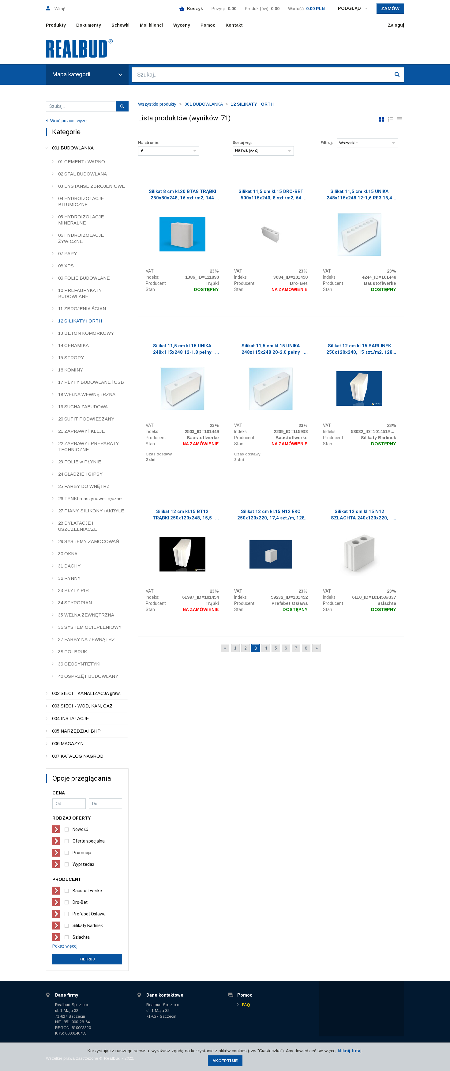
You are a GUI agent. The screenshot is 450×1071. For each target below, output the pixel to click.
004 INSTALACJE (70, 718)
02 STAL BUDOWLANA (82, 173)
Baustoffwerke (87, 890)
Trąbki (212, 283)
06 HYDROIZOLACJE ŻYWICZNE (81, 238)
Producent (156, 283)
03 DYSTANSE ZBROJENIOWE (91, 186)
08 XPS (66, 265)
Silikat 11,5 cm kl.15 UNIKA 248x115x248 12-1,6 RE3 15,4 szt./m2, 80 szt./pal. (359, 195)
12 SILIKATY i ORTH (80, 320)
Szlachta (81, 937)
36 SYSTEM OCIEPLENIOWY (90, 627)
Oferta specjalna (89, 841)
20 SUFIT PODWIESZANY (86, 418)
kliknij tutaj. (350, 1050)
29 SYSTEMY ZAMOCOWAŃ (88, 541)
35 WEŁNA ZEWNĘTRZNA (86, 614)
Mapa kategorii (71, 74)
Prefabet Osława (89, 913)
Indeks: (152, 277)
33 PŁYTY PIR (73, 590)
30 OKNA (67, 553)
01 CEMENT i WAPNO (81, 161)
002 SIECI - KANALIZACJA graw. (86, 693)
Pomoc (208, 25)
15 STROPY (71, 357)
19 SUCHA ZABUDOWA (83, 406)
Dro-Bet (80, 902)
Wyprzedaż (83, 864)
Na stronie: (148, 142)
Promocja (82, 852)
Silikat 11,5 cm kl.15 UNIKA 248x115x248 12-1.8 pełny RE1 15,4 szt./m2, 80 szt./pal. (182, 349)
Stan (150, 289)
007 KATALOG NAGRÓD (77, 756)
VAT (150, 271)
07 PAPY (67, 253)
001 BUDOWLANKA (73, 147)
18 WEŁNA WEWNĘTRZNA (86, 394)
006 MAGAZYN (68, 743)
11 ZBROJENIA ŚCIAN (82, 308)
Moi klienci (151, 25)
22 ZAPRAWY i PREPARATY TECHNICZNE (88, 446)
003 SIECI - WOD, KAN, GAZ (82, 705)
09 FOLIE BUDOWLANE (84, 278)
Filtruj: (327, 142)
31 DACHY (69, 565)
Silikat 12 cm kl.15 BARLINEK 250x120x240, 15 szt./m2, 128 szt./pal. (359, 349)
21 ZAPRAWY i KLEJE (81, 431)
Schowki (120, 25)
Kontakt (234, 25)
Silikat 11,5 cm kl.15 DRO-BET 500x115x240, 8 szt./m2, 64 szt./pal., (270, 195)
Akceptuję (225, 1060)
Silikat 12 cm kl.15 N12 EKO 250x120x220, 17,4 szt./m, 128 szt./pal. (271, 515)
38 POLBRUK (72, 651)
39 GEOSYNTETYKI (79, 663)
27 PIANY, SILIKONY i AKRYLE (91, 510)
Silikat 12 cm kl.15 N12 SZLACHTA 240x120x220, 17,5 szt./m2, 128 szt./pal (359, 515)
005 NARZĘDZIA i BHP (76, 730)
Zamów (390, 8)
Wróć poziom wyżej (68, 120)
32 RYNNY (69, 578)
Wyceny (181, 25)
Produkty (56, 25)
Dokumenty (88, 25)
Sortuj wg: (242, 142)
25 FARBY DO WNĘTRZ (84, 486)
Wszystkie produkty (157, 104)
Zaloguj (396, 25)
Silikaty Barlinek (88, 925)
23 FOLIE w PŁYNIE (79, 461)
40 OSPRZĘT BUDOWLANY (88, 676)
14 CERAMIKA (73, 345)
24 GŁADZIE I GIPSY (80, 474)
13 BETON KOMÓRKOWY (86, 333)
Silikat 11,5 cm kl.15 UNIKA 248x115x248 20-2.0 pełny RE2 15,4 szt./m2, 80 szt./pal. (271, 349)
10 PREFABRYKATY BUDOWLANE (80, 293)
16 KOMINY (70, 369)
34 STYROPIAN (75, 602)
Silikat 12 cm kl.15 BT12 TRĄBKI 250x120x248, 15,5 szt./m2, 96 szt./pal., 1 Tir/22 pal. (182, 515)
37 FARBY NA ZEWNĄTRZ (86, 639)
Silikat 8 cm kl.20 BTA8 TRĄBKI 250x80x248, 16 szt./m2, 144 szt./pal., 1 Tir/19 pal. (182, 195)
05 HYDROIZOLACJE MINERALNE (81, 219)
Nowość (80, 829)
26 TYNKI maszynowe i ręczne (90, 498)
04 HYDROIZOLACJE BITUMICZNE (81, 201)
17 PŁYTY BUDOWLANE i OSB (91, 382)
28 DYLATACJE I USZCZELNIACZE (77, 526)
